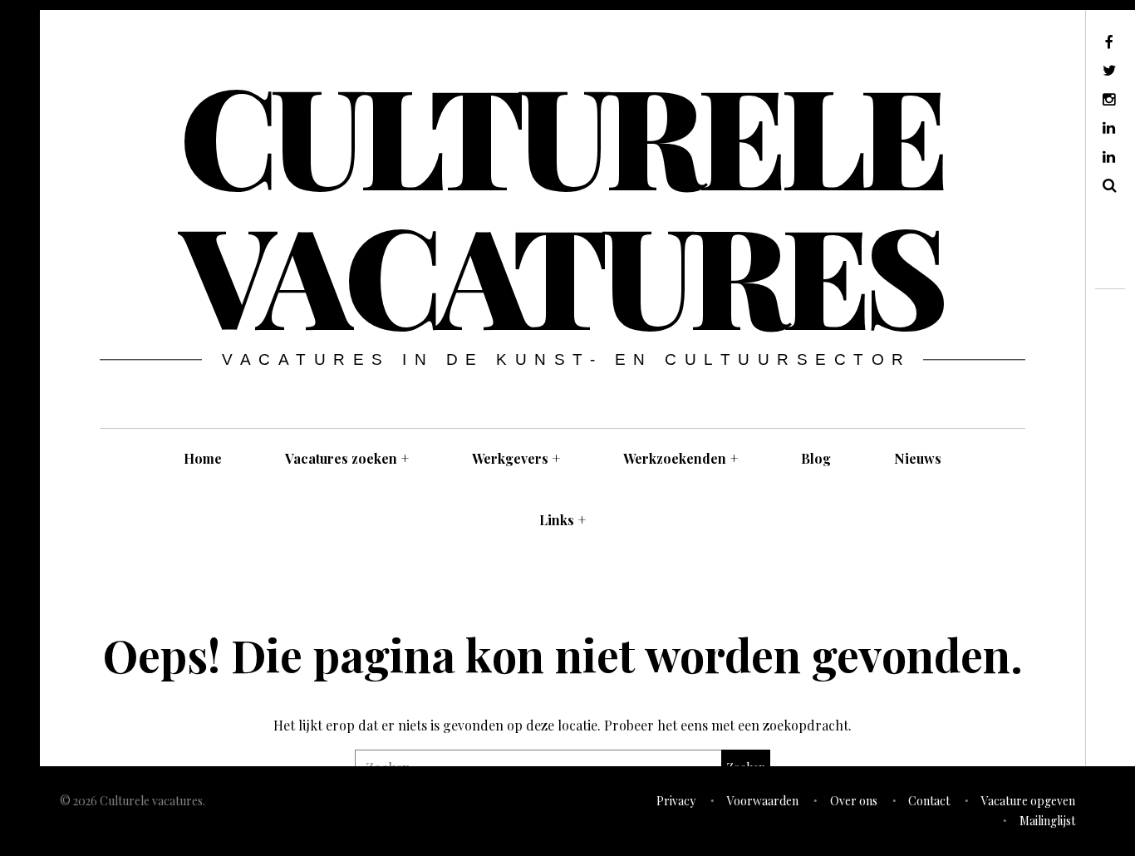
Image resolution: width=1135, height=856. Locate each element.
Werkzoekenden (680, 458)
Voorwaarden (762, 801)
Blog (816, 458)
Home (203, 458)
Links (562, 520)
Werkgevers (516, 458)
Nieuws (917, 458)
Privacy (675, 801)
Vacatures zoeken (347, 458)
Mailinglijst (1047, 821)
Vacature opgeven (1028, 801)
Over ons (853, 801)
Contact (929, 801)
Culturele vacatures (560, 203)
